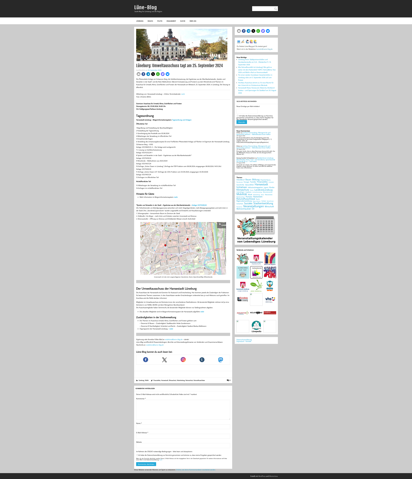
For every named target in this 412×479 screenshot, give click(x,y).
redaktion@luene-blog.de (173, 339)
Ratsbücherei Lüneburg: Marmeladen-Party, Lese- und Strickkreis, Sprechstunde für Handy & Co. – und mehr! (255, 159)
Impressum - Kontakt (243, 341)
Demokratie (239, 182)
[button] (138, 74)
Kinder (272, 187)
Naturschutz (189, 380)
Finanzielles (156, 380)
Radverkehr (258, 197)
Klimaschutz (172, 380)
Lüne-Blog (145, 7)
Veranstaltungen (253, 206)
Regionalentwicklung (244, 201)
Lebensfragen (240, 192)
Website (139, 442)
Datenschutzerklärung (244, 339)
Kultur (182, 21)
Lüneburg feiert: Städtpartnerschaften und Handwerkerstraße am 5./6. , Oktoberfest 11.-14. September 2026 (254, 62)
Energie (246, 182)
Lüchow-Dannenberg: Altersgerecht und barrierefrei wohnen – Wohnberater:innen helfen (253, 133)
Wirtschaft (269, 206)
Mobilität (241, 194)
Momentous (273, 476)
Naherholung (181, 380)
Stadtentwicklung (263, 203)
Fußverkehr (271, 182)
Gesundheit (249, 185)
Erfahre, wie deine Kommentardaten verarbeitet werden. (196, 470)
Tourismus (239, 206)
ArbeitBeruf (240, 180)
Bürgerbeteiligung (265, 180)
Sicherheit (239, 203)
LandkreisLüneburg (263, 190)
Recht (258, 199)
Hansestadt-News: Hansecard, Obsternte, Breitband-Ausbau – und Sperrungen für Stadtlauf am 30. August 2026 (257, 90)
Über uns (193, 21)
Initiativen (241, 187)
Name (139, 423)
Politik (159, 21)
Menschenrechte (267, 192)
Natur (262, 194)
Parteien (249, 197)
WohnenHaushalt (243, 209)
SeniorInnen (270, 201)
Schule (263, 201)
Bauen (248, 179)
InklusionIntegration (255, 187)
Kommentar (141, 398)
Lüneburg (139, 21)
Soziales (248, 203)
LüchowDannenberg (257, 192)
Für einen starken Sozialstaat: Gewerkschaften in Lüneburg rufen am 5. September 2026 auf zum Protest (255, 77)
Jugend (266, 187)
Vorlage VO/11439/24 (199, 205)
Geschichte (240, 185)
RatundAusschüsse (199, 380)
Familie (253, 182)
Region (150, 21)
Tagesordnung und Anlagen (182, 120)
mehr (183, 94)
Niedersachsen (240, 197)
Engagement (171, 21)
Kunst (251, 190)
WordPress (262, 476)
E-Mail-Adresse (142, 432)
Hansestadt (164, 380)
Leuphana (248, 192)
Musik (250, 194)
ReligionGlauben (257, 201)
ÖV (253, 209)
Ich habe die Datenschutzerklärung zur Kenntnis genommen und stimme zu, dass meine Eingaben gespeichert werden (179, 455)
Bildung (256, 179)
